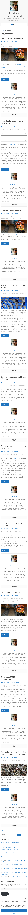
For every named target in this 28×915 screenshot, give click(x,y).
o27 (6, 46)
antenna (16, 685)
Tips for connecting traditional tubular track (13, 378)
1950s (15, 44)
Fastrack (19, 64)
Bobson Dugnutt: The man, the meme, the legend (12, 852)
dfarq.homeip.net (5, 111)
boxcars (12, 129)
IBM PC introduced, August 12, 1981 (18, 876)
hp (1, 686)
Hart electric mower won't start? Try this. (10, 845)
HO (23, 216)
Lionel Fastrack (12, 218)
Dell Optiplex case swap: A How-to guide (10, 849)
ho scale (25, 216)
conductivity (13, 385)
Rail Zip (13, 455)
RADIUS (13, 295)
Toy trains (15, 41)
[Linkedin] (14, 115)
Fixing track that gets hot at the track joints (14, 447)
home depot (16, 129)
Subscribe (4, 893)
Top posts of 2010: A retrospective (9, 678)
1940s (12, 44)
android (13, 685)
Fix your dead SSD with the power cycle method (12, 842)
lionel (2, 46)
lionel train (20, 293)
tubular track (9, 46)
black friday (20, 685)
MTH (14, 600)
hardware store (19, 760)
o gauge (8, 295)
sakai (16, 295)
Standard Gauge (23, 531)
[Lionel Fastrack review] (14, 604)
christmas (23, 44)
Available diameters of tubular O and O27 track (14, 286)
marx (4, 46)
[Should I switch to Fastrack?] (14, 49)
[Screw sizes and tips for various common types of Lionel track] (14, 764)
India (22, 598)
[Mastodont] (12, 115)
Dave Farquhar (5, 41)
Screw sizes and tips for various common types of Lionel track (14, 753)
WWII (13, 601)
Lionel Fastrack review (10, 592)
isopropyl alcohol (4, 218)
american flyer (18, 44)
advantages (16, 234)
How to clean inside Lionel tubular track (11, 524)
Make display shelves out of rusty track (12, 122)
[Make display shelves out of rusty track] (14, 132)
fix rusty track (13, 144)
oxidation (10, 455)
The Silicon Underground (14, 15)
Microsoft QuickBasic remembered (9, 847)
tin (15, 218)
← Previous (3, 831)
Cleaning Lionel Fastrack (11, 211)
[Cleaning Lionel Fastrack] (14, 221)
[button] (26, 899)
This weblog (16, 682)
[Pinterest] (16, 115)
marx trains (5, 295)
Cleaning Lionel (19, 216)
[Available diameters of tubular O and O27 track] (14, 297)
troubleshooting (4, 601)
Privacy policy (14, 913)
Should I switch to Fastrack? (12, 39)
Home (2, 30)
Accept (14, 910)
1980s (14, 293)
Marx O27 (4, 455)
